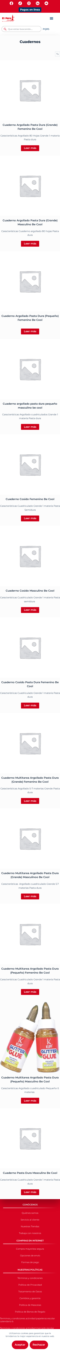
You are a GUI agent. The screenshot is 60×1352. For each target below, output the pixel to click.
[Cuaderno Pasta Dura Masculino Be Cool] (30, 1138)
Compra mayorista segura (30, 1248)
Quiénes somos (30, 1213)
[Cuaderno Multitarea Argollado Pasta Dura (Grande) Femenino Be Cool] (30, 743)
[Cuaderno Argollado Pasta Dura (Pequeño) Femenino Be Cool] (30, 281)
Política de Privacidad (30, 1284)
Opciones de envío (30, 1255)
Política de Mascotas (30, 1305)
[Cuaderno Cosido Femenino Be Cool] (30, 464)
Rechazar (39, 1344)
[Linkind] (37, 3)
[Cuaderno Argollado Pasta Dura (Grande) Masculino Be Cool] (30, 186)
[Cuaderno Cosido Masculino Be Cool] (30, 556)
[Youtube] (46, 3)
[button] (51, 18)
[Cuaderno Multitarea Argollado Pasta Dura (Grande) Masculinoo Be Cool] (30, 838)
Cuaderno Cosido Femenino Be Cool (30, 499)
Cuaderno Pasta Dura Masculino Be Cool (30, 1173)
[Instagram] (29, 3)
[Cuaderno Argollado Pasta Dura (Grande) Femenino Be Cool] (30, 90)
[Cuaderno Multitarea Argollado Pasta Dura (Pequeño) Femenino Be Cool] (30, 934)
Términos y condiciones (30, 1278)
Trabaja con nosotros (30, 1233)
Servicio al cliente (30, 1219)
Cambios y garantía (30, 1298)
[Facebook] (11, 3)
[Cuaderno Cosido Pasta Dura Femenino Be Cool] (30, 647)
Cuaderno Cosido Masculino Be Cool (30, 590)
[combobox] (21, 29)
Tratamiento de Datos (30, 1291)
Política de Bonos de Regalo (30, 1311)
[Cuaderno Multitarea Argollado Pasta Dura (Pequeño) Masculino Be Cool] (30, 1036)
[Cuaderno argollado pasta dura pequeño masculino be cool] (30, 369)
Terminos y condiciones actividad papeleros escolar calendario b (27, 1320)
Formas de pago (30, 1262)
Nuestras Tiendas (30, 1226)
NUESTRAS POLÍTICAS (30, 1269)
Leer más (30, 148)
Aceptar (20, 1344)
